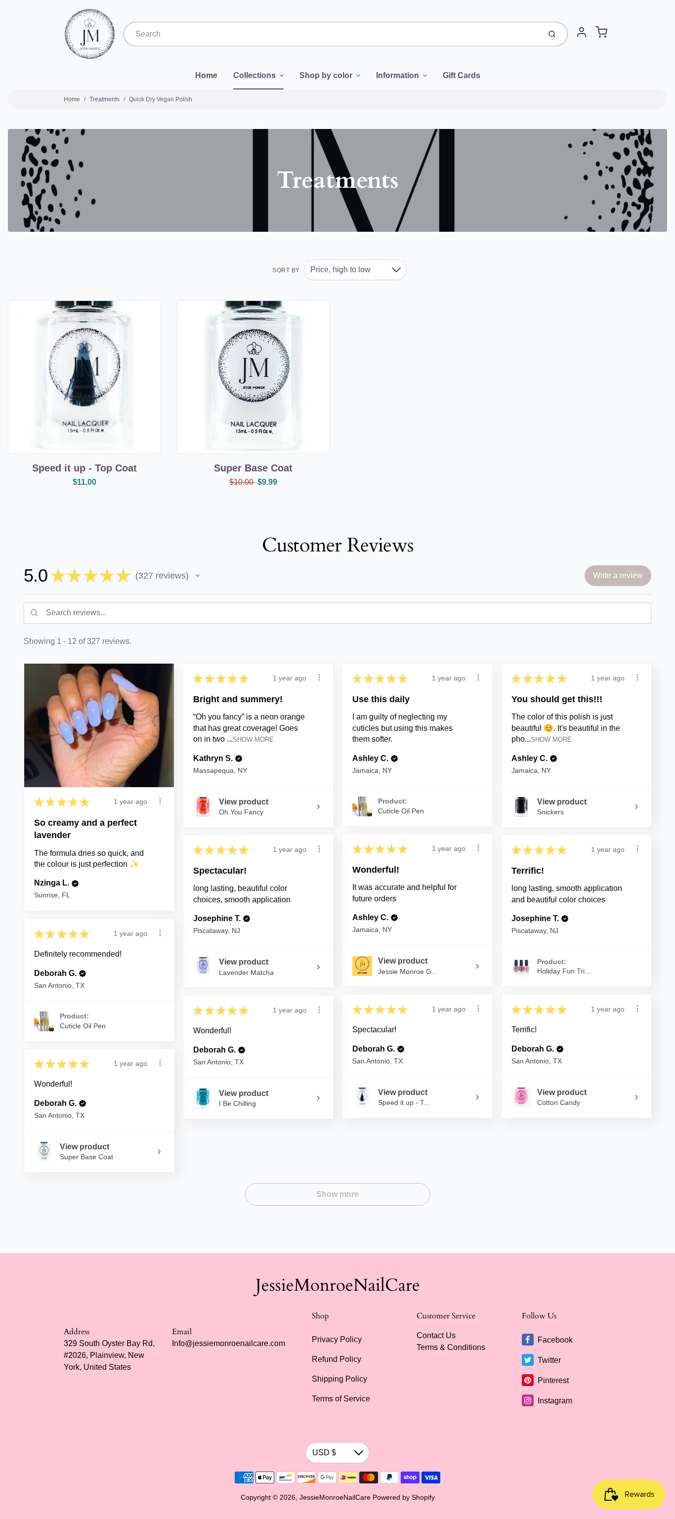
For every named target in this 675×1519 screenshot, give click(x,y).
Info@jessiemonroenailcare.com (228, 1343)
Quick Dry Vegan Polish (160, 99)
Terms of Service (341, 1398)
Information (397, 75)
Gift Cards (461, 75)
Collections (254, 75)
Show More (253, 739)
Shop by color (325, 75)
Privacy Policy (337, 1339)
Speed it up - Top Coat (84, 468)
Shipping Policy (339, 1379)
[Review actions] (160, 801)
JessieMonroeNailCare (337, 1285)
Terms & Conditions (451, 1347)
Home (206, 75)
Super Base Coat (253, 468)
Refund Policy (336, 1359)
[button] (198, 576)
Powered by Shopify (404, 1497)
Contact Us (436, 1335)
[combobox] (331, 34)
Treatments (104, 99)
